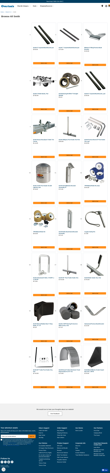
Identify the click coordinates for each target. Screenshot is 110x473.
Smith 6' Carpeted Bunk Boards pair (43, 47)
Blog (76, 448)
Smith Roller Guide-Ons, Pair (92, 277)
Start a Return (60, 437)
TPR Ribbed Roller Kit (39, 231)
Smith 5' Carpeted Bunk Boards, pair (94, 93)
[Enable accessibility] (3, 469)
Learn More (97, 447)
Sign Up (32, 436)
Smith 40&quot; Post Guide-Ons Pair (69, 139)
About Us (77, 445)
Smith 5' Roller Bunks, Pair (40, 93)
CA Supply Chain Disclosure (46, 448)
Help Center (42, 435)
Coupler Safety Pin (89, 231)
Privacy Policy (42, 450)
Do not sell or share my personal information (45, 455)
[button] (23, 6)
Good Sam (96, 430)
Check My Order (61, 435)
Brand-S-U (8, 12)
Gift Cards (59, 445)
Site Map (41, 437)
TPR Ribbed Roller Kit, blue (92, 185)
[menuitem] (23, 6)
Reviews (59, 450)
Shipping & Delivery (62, 433)
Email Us (41, 433)
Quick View (44, 35)
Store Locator (79, 430)
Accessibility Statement (45, 445)
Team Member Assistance (82, 455)
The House (97, 435)
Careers (77, 450)
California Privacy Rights (45, 452)
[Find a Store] (102, 6)
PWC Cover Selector (62, 457)
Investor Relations (80, 452)
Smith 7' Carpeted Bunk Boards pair (69, 47)
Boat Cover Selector (62, 452)
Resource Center (61, 462)
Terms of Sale (42, 463)
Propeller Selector (62, 459)
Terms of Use (42, 465)
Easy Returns (60, 430)
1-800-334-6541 (43, 430)
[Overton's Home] (7, 6)
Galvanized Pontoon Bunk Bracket (94, 324)
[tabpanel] (55, 208)
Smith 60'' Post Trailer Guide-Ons (68, 277)
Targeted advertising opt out (44, 459)
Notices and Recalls (62, 448)
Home (2, 12)
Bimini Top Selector (62, 455)
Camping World (98, 433)
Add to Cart (44, 63)
